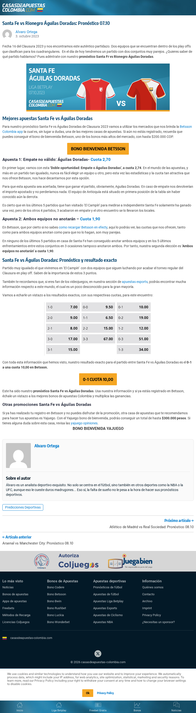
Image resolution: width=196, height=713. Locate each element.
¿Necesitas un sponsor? (158, 622)
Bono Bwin (54, 601)
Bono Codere (55, 587)
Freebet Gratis (98, 710)
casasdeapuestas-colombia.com (31, 638)
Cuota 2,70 (101, 159)
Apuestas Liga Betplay (108, 601)
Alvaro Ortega (46, 445)
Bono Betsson (56, 594)
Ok (87, 693)
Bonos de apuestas (15, 594)
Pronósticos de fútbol (107, 587)
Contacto (148, 594)
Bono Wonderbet (58, 622)
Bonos (137, 710)
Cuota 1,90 (90, 218)
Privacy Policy (151, 615)
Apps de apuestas (14, 601)
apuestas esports (135, 282)
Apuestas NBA (103, 622)
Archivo (147, 601)
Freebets (8, 608)
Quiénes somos (152, 587)
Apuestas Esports (105, 608)
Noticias (8, 587)
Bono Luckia (55, 615)
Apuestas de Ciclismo (108, 615)
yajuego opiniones (84, 423)
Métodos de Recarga (16, 615)
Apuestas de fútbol (106, 594)
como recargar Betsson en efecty (83, 227)
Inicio (19, 710)
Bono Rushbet (56, 608)
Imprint (147, 608)
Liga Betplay (59, 710)
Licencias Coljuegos (16, 622)
